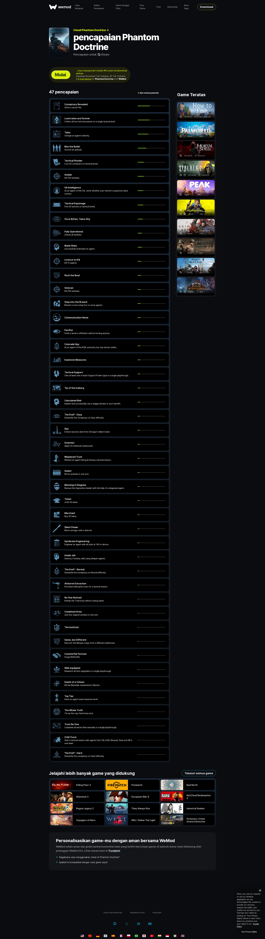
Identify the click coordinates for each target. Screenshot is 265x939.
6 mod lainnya (84, 79)
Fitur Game (142, 7)
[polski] (128, 936)
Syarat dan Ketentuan (113, 912)
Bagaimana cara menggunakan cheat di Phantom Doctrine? (89, 857)
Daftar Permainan (99, 7)
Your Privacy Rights (249, 932)
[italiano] (175, 936)
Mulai (60, 74)
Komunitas (172, 7)
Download (206, 7)
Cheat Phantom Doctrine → (91, 30)
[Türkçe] (151, 936)
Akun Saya (186, 7)
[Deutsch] (97, 936)
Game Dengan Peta (122, 7)
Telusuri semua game (199, 773)
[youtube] (150, 924)
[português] (136, 936)
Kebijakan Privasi (137, 912)
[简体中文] (90, 936)
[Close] (260, 890)
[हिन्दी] (159, 936)
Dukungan (157, 912)
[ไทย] (182, 936)
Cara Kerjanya (79, 7)
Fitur (158, 7)
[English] (82, 936)
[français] (121, 936)
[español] (113, 936)
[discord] (114, 924)
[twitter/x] (126, 924)
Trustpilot (114, 850)
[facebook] (138, 924)
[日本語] (144, 936)
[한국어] (105, 936)
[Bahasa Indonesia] (167, 936)
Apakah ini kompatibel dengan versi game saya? (83, 862)
